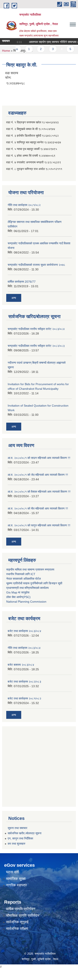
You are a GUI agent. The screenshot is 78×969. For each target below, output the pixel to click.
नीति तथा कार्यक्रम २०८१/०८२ (24, 205)
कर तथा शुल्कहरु (16, 843)
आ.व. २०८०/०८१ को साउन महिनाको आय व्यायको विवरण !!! (39, 458)
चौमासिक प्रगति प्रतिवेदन (22, 916)
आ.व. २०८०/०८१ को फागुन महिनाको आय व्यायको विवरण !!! (39, 525)
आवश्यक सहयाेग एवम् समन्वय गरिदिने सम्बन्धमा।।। (51, 42)
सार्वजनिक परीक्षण (17, 929)
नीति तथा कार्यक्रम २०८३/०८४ (24, 647)
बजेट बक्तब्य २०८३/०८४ (21, 664)
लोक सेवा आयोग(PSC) (18, 597)
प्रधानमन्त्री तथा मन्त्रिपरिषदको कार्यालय (27, 587)
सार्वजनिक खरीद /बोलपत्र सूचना (24, 833)
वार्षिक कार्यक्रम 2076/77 (22, 281)
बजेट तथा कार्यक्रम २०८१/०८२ (24, 698)
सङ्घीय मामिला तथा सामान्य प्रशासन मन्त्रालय (30, 569)
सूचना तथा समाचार (17, 828)
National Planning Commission (26, 601)
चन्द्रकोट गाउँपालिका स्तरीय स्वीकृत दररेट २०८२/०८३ (36, 345)
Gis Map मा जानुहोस (17, 592)
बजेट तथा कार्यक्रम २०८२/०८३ (24, 681)
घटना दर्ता (12, 872)
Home (6, 50)
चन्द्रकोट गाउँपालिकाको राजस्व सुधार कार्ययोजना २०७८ (36, 264)
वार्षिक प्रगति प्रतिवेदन (20, 909)
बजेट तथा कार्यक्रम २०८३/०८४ (24, 631)
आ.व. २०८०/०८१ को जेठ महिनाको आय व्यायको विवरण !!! (38, 474)
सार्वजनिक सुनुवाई (17, 922)
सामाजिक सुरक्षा (16, 879)
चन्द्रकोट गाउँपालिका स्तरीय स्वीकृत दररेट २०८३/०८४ (36, 329)
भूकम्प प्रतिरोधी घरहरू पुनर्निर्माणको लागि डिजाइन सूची (34, 583)
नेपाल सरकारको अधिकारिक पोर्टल (23, 578)
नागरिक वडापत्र (16, 885)
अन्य (13, 298)
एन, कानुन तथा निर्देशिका (20, 838)
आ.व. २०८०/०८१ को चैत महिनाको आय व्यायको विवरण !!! (38, 508)
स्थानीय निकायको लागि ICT (20, 574)
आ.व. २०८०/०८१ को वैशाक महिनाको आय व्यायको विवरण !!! (39, 491)
